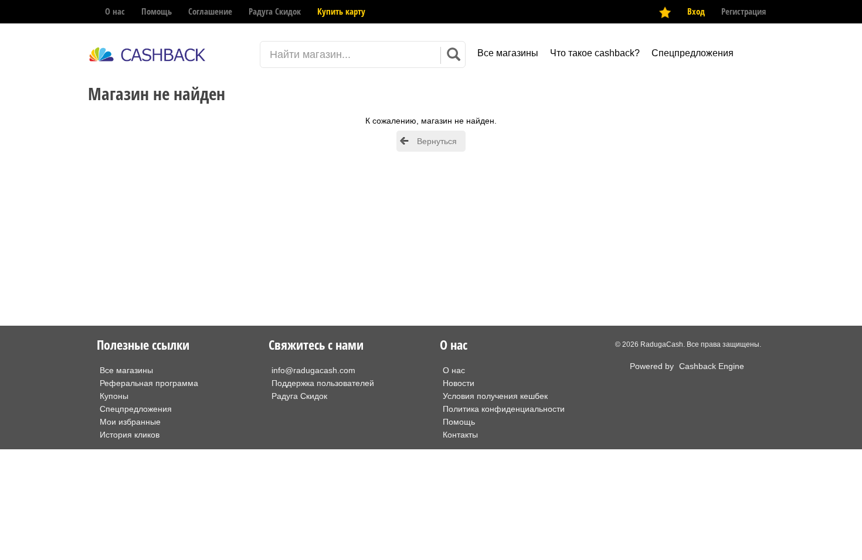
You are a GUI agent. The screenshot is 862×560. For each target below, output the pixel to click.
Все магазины (507, 53)
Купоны (114, 396)
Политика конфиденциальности (504, 409)
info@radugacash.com (313, 370)
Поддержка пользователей (323, 383)
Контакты (460, 434)
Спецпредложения (692, 53)
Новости (458, 383)
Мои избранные (130, 421)
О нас (115, 11)
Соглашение (210, 11)
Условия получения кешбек (495, 396)
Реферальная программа (149, 383)
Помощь (156, 11)
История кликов (129, 434)
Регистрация (743, 11)
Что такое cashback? (595, 53)
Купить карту (341, 11)
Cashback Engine (711, 366)
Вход (696, 11)
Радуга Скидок (275, 11)
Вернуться (437, 141)
